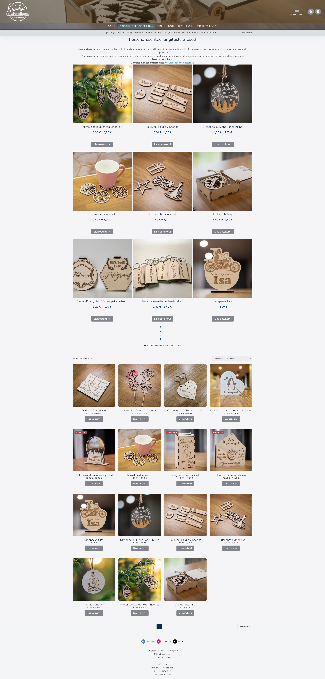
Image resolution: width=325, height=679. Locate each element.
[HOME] (145, 345)
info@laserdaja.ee (162, 674)
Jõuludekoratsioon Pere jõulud (94, 475)
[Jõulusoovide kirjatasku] (231, 450)
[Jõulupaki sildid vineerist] (185, 515)
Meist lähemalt (185, 26)
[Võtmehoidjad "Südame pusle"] (185, 385)
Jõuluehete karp (223, 214)
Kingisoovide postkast (185, 475)
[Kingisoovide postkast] (185, 450)
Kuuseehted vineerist (162, 214)
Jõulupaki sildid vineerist (162, 126)
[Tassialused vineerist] (139, 450)
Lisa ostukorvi (93, 419)
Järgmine (244, 626)
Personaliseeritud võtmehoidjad (162, 301)
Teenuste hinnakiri (165, 26)
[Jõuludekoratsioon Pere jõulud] (94, 450)
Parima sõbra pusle (94, 410)
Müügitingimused (162, 654)
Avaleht (111, 26)
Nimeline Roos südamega (140, 410)
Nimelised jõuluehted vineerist (102, 126)
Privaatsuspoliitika (162, 657)
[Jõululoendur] (94, 579)
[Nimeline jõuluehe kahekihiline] (139, 515)
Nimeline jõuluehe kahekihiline (222, 126)
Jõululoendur (94, 604)
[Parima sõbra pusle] (94, 385)
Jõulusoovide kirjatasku (231, 475)
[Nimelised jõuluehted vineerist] (139, 579)
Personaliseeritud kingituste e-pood (136, 26)
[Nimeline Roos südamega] (139, 385)
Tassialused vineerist (102, 214)
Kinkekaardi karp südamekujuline (231, 410)
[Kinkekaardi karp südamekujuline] (231, 385)
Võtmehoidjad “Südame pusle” (185, 410)
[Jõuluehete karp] (185, 579)
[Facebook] (311, 12)
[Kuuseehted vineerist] (231, 515)
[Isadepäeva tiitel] (94, 515)
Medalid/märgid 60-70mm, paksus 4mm (102, 301)
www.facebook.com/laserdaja (179, 63)
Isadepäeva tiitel (223, 301)
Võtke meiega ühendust (207, 26)
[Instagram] (318, 12)
